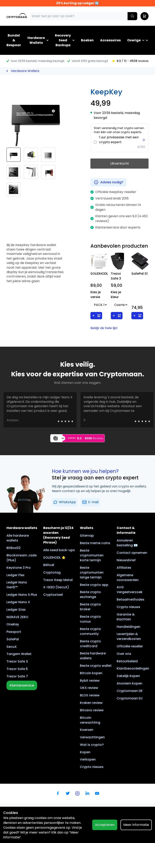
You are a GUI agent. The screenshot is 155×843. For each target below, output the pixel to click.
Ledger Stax (16, 609)
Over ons (124, 653)
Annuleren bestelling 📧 (127, 543)
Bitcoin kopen (91, 673)
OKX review (89, 687)
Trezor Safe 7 (17, 676)
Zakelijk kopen (128, 676)
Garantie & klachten (126, 617)
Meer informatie (136, 824)
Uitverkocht (119, 163)
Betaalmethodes (130, 599)
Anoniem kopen (129, 683)
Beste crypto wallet (96, 665)
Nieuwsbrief (126, 560)
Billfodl (48, 565)
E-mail (93, 502)
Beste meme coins (95, 543)
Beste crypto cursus (90, 619)
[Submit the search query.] (132, 16)
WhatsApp (67, 502)
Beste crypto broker (90, 606)
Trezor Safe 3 (17, 661)
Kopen (85, 752)
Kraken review (91, 702)
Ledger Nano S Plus (21, 594)
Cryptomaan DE (129, 691)
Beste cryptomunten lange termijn (92, 572)
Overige (134, 40)
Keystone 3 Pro (18, 567)
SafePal (12, 639)
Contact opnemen (132, 552)
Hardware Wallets (36, 40)
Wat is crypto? (92, 744)
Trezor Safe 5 (17, 669)
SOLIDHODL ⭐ (54, 557)
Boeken (87, 40)
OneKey (12, 624)
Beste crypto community (90, 631)
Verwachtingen (92, 737)
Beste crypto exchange (90, 594)
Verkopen (88, 759)
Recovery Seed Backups (63, 40)
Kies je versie (95, 294)
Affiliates (124, 567)
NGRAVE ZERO (17, 617)
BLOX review (89, 695)
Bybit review (89, 680)
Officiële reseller (130, 646)
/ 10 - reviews (133, 61)
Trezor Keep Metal (58, 580)
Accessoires (110, 40)
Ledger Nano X (18, 602)
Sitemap (87, 535)
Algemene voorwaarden (128, 577)
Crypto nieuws (92, 767)
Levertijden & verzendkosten (129, 636)
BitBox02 (13, 548)
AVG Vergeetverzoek (129, 589)
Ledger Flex (15, 575)
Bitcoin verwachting (90, 720)
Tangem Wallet (18, 654)
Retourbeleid (127, 661)
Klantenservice (22, 685)
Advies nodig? (111, 182)
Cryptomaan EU (129, 698)
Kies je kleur (116, 294)
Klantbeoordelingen (133, 668)
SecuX (11, 646)
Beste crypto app (94, 584)
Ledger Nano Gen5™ (16, 584)
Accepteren (104, 824)
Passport (13, 631)
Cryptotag (52, 572)
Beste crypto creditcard (90, 643)
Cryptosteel (53, 594)
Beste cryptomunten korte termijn (92, 555)
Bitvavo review (92, 710)
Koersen (86, 729)
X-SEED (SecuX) (56, 587)
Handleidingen (128, 626)
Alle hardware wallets (17, 538)
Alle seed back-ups (59, 550)
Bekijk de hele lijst (104, 328)
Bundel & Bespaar (13, 40)
